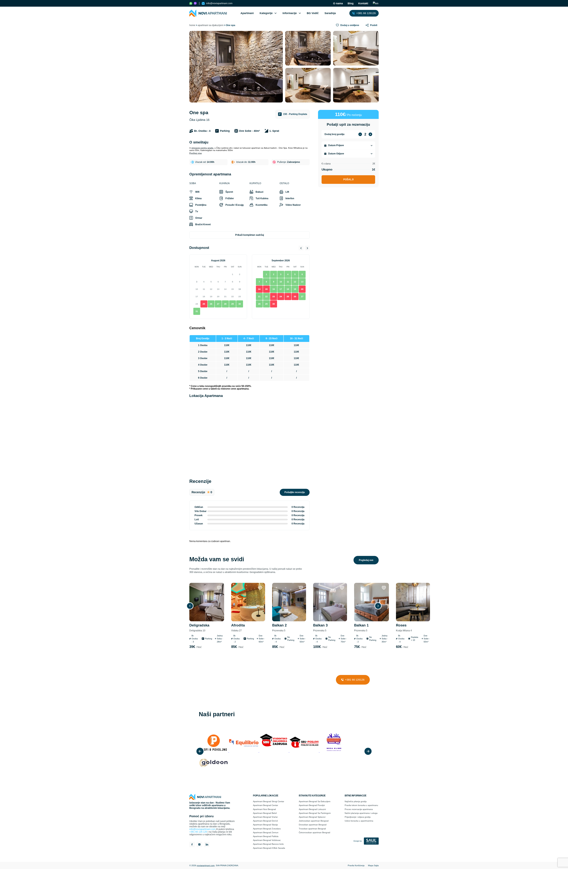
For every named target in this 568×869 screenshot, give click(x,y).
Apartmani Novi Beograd (264, 809)
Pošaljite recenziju (294, 492)
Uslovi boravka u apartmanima (359, 821)
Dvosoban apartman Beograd (312, 824)
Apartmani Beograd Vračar (265, 817)
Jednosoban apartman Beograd (314, 821)
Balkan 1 (361, 627)
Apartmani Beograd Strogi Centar (268, 801)
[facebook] (192, 845)
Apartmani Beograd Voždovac (267, 840)
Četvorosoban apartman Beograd (314, 832)
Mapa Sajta (373, 865)
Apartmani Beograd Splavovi (312, 817)
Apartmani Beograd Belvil (265, 813)
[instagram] (199, 845)
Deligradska (199, 627)
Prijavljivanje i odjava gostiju (358, 817)
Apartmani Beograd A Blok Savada (269, 848)
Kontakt (363, 3)
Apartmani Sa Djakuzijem (210, 25)
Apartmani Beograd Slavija (265, 824)
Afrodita (238, 627)
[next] (368, 751)
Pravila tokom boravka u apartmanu (361, 805)
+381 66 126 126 (198, 832)
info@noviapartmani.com (202, 829)
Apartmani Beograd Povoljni (312, 805)
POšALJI (348, 179)
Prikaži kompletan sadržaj (249, 235)
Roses (404, 627)
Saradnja (330, 13)
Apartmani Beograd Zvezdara (267, 828)
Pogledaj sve (366, 560)
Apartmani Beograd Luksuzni (312, 809)
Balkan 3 (320, 627)
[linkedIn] (206, 845)
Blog (351, 3)
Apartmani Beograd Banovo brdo (268, 844)
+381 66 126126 (354, 679)
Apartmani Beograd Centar (265, 805)
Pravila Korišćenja (356, 865)
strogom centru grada (202, 148)
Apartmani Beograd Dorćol (265, 821)
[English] (376, 3)
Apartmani (247, 13)
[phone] (190, 3)
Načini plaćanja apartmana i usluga (361, 813)
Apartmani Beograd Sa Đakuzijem (314, 801)
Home (192, 25)
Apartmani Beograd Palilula (265, 836)
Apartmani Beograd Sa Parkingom (315, 813)
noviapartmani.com (206, 865)
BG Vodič (313, 13)
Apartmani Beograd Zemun (265, 832)
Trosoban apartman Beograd (312, 828)
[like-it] (219, 588)
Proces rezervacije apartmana (359, 809)
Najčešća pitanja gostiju (356, 801)
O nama (338, 3)
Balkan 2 (279, 627)
